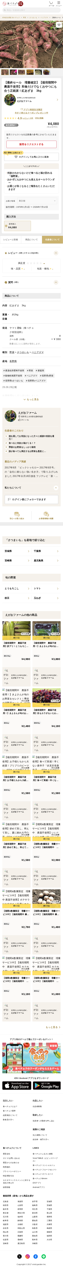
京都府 (20, 1224)
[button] (31, 261)
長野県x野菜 (47, 375)
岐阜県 (5, 1221)
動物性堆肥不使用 (13, 375)
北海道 (5, 1201)
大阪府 (35, 1224)
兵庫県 (49, 1224)
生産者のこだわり (14, 430)
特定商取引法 (8, 1176)
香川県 (5, 1236)
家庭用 (41, 370)
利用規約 (6, 1167)
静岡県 (20, 1221)
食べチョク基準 (9, 1111)
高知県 (35, 1236)
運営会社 (6, 1154)
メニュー (59, 5)
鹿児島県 (21, 1243)
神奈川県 (21, 1213)
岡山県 (5, 1232)
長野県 (13, 361)
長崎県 (20, 1240)
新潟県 (35, 1213)
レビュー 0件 (28, 118)
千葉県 (49, 1209)
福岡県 (49, 1236)
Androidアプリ (39, 1187)
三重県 (49, 1221)
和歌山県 (21, 1228)
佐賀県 (5, 1240)
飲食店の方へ (8, 1120)
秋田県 (5, 1205)
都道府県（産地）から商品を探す (18, 1196)
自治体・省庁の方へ (41, 1139)
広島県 (20, 1232)
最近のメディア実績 (15, 461)
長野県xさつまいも (14, 380)
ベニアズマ (38, 352)
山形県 (20, 1205)
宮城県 (49, 1201)
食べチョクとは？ (10, 1106)
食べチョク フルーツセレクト (45, 1170)
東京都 (5, 1213)
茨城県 (49, 1205)
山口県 (35, 1232)
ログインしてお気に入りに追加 (34, 157)
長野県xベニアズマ (37, 380)
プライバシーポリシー (12, 1171)
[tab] (10, 239)
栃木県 (5, 1209)
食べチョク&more (40, 1178)
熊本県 (35, 1240)
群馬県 (20, 1209)
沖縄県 (35, 1243)
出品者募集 (37, 1106)
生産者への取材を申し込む (44, 1121)
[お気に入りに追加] (59, 25)
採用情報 (6, 1187)
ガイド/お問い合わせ (11, 1158)
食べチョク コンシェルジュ (44, 1165)
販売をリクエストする (31, 144)
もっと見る (33, 399)
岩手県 (35, 1201)
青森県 (20, 1201)
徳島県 (49, 1232)
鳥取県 (35, 1228)
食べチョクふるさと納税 (43, 1154)
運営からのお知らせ (11, 1163)
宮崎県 (5, 1243)
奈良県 (5, 1228)
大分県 (49, 1240)
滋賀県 (5, 1224)
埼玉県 (35, 1209)
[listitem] (17, 551)
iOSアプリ (37, 1183)
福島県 (35, 1205)
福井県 (20, 1217)
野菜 (12, 352)
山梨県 (35, 1217)
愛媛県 (20, 1236)
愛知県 (35, 1221)
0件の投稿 (39, 118)
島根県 (49, 1228)
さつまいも (23, 352)
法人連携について (40, 1135)
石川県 (5, 1217)
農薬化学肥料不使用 (14, 370)
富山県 (49, 1213)
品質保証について (10, 1115)
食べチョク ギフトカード (43, 1174)
